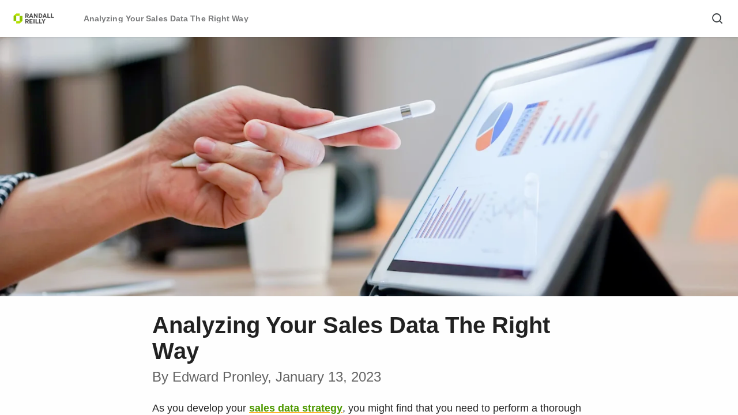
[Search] (717, 18)
